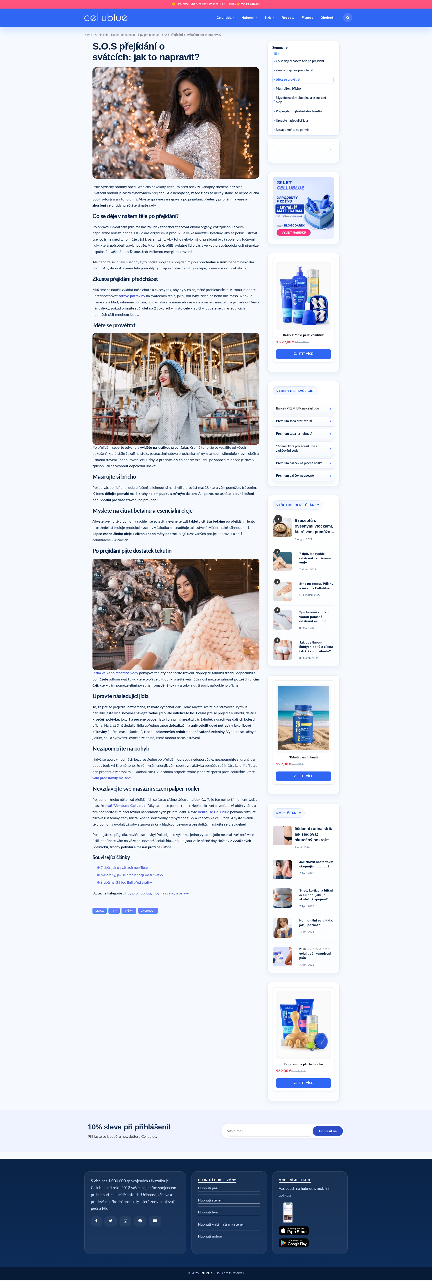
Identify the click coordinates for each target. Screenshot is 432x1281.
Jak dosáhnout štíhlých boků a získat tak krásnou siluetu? (316, 647)
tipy (114, 911)
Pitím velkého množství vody (115, 673)
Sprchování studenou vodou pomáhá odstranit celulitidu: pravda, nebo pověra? (316, 616)
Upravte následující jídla (292, 120)
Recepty (288, 17)
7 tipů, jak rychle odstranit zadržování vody (315, 558)
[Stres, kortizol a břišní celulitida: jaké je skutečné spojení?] (282, 898)
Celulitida (224, 17)
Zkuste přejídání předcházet (294, 70)
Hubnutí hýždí (209, 1212)
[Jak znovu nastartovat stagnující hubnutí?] (282, 869)
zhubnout (148, 911)
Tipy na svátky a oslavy (171, 893)
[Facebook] (96, 1221)
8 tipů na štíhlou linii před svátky (126, 882)
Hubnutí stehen (210, 1200)
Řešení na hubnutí (123, 34)
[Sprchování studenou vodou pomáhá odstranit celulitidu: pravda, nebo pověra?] (282, 620)
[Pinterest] (140, 1221)
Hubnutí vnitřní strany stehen (221, 1224)
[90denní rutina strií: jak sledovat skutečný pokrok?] (282, 835)
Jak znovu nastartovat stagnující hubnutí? (316, 864)
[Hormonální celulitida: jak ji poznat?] (282, 928)
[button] (347, 17)
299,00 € (283, 764)
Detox (99, 911)
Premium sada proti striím (294, 421)
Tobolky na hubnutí (303, 757)
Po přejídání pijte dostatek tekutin (299, 111)
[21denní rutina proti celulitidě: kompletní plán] (282, 956)
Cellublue (206, 1273)
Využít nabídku (250, 4)
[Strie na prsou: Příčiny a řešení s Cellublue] (282, 591)
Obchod (327, 17)
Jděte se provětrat (288, 79)
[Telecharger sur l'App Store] (310, 1230)
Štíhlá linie (101, 34)
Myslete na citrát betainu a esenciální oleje (301, 100)
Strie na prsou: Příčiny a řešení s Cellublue (316, 586)
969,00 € (283, 1071)
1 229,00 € (285, 342)
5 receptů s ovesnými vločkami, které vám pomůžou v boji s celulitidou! (314, 526)
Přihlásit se (328, 1131)
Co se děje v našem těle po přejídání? (300, 61)
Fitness (307, 17)
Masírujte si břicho (288, 88)
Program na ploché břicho (303, 1064)
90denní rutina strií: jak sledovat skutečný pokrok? (313, 834)
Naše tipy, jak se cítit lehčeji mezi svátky (132, 875)
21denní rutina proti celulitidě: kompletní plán (315, 953)
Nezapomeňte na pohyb (292, 130)
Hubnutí (248, 17)
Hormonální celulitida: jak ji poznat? (316, 923)
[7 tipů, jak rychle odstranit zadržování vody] (282, 561)
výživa (128, 911)
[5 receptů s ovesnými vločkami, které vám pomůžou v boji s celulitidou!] (282, 527)
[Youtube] (155, 1221)
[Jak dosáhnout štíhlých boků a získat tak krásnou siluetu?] (282, 650)
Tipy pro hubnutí (148, 34)
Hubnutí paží (208, 1188)
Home (88, 34)
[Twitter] (110, 1221)
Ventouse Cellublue (213, 812)
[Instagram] (125, 1221)
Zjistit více (303, 354)
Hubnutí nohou (210, 1236)
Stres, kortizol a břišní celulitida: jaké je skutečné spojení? (316, 895)
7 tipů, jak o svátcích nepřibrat (124, 867)
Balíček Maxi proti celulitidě (303, 335)
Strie (268, 17)
